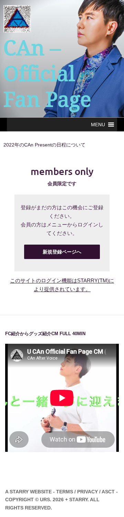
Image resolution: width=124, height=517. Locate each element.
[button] (98, 124)
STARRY (19, 491)
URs (45, 499)
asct (108, 491)
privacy (87, 491)
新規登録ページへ (62, 252)
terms (64, 491)
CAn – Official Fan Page (47, 73)
